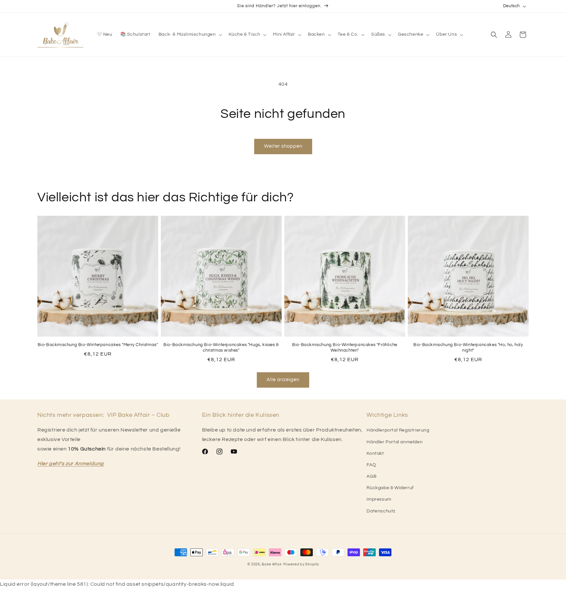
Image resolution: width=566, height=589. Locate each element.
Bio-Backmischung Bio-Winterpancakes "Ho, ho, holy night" (468, 347)
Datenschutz (381, 511)
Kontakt (375, 453)
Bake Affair (272, 564)
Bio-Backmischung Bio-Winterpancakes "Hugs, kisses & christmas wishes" (221, 347)
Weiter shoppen (283, 146)
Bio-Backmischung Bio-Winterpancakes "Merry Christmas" (98, 344)
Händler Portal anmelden (395, 442)
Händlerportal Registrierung (398, 430)
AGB (371, 476)
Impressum (379, 499)
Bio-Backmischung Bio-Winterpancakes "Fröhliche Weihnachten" (344, 347)
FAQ (371, 465)
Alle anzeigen (283, 379)
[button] (190, 34)
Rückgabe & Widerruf (390, 488)
